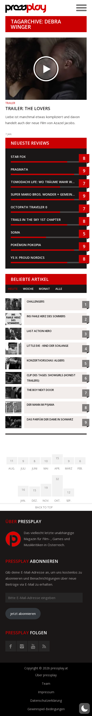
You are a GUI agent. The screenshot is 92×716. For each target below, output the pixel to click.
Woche (28, 289)
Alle (58, 289)
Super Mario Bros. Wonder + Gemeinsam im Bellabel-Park (46, 194)
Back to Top (44, 507)
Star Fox (18, 156)
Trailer (10, 103)
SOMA (15, 232)
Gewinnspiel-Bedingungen (46, 709)
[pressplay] (25, 8)
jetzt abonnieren (23, 613)
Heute (13, 289)
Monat (44, 289)
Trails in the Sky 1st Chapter (36, 219)
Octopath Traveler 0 (29, 207)
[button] (84, 708)
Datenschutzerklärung (46, 700)
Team (46, 683)
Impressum (46, 692)
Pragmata (19, 169)
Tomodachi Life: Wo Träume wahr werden (46, 182)
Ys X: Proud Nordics (27, 257)
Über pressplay (46, 675)
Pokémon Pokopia (26, 245)
